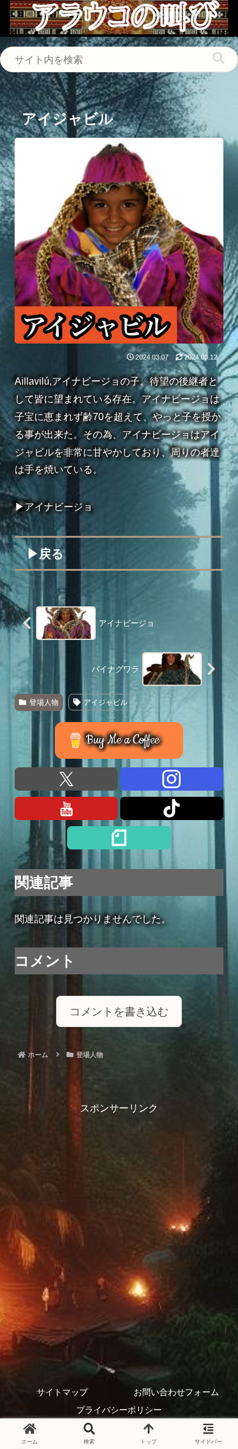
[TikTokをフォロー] (171, 808)
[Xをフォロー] (66, 779)
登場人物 (44, 702)
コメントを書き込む (119, 1012)
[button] (218, 58)
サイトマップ (62, 1392)
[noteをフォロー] (118, 837)
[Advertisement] (119, 1237)
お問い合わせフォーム (176, 1392)
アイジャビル (106, 702)
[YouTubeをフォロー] (66, 808)
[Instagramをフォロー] (171, 779)
